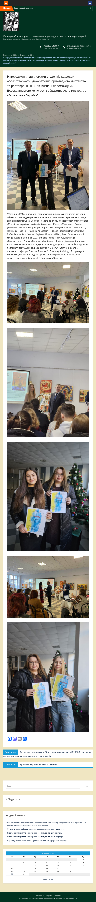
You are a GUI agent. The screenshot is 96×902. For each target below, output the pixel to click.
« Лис (45, 880)
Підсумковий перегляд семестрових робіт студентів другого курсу (34, 833)
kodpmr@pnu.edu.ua (51, 48)
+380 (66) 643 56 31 (52, 46)
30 (12, 874)
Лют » (50, 880)
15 (83, 865)
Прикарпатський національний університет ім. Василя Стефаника (45, 899)
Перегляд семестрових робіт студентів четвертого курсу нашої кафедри (37, 841)
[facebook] (90, 8)
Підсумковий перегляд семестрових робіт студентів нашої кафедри (35, 837)
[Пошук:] (44, 786)
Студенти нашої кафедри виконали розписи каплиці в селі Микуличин (36, 829)
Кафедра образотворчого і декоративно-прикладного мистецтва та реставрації (44, 36)
